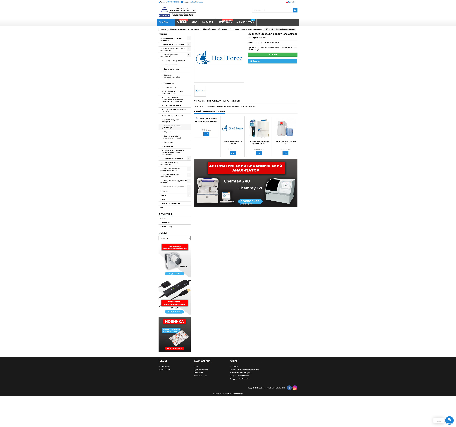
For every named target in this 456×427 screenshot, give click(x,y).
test (161, 208)
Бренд (255, 38)
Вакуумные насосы (171, 65)
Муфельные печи (170, 87)
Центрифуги (168, 142)
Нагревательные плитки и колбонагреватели (172, 92)
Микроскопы (169, 83)
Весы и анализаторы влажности (170, 70)
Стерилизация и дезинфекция (173, 158)
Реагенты (164, 191)
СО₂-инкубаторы (170, 132)
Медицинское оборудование (173, 44)
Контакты (166, 222)
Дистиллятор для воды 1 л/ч (285, 142)
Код (249, 38)
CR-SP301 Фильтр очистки (206, 122)
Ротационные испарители (173, 115)
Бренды (163, 233)
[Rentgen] (175, 260)
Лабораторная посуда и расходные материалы (170, 169)
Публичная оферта (201, 370)
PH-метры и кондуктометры (174, 61)
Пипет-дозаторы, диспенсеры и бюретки (174, 110)
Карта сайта (198, 373)
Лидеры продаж (164, 370)
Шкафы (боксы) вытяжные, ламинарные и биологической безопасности (173, 152)
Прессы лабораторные (172, 105)
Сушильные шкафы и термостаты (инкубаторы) (171, 137)
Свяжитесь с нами (200, 376)
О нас (164, 218)
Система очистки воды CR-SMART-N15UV (259, 142)
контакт (234, 361)
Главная (163, 34)
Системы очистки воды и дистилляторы (172, 127)
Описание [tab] (199, 101)
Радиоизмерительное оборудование (169, 175)
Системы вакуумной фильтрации (170, 121)
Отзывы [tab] (236, 101)
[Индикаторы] (175, 334)
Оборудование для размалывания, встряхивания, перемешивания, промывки (173, 99)
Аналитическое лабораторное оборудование (172, 49)
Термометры (168, 146)
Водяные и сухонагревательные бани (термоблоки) (171, 77)
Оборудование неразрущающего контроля (173, 182)
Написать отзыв (273, 42)
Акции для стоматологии (170, 203)
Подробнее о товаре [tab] (218, 101)
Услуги (163, 195)
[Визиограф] (175, 297)
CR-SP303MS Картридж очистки (232, 142)
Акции (162, 199)
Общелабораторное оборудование (169, 55)
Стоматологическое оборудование (169, 163)
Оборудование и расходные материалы (171, 39)
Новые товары (167, 227)
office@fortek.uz (197, 2)
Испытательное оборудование (174, 187)
